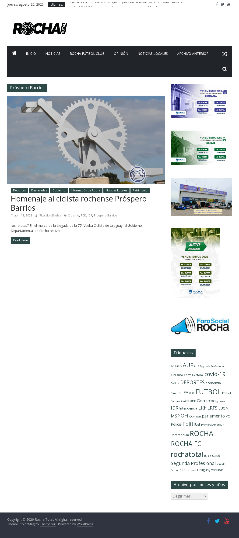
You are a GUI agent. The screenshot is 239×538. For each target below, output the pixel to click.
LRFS (212, 408)
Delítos (175, 383)
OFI (184, 415)
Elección (176, 393)
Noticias (52, 53)
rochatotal (187, 454)
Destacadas (39, 190)
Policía (176, 424)
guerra (221, 401)
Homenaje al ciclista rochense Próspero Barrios (79, 203)
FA (185, 392)
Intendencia (188, 408)
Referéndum (180, 435)
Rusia (207, 455)
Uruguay (203, 469)
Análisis (176, 366)
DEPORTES (192, 382)
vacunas (217, 470)
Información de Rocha (85, 190)
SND (183, 470)
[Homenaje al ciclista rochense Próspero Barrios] (86, 98)
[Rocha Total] (14, 53)
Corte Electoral (194, 375)
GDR (193, 401)
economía (213, 383)
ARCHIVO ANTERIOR (192, 53)
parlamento (213, 416)
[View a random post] (225, 53)
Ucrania (191, 470)
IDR (90, 215)
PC (228, 416)
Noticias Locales (152, 53)
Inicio (31, 53)
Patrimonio (140, 190)
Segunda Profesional (193, 463)
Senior (175, 470)
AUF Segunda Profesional (209, 366)
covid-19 (214, 374)
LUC (221, 408)
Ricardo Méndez (50, 215)
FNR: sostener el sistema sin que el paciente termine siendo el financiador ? (125, 4)
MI (227, 408)
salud (216, 455)
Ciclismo (73, 215)
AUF (188, 365)
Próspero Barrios (105, 215)
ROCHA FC (186, 443)
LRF (202, 407)
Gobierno (59, 190)
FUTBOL (208, 391)
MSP (175, 416)
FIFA (191, 393)
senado (221, 464)
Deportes (19, 190)
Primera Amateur (212, 424)
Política (191, 423)
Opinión (121, 53)
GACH (185, 401)
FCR (83, 215)
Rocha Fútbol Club (87, 53)
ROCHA (201, 433)
